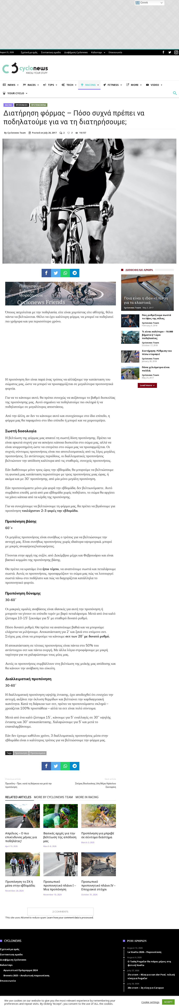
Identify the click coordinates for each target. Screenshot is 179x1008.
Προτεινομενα (38, 105)
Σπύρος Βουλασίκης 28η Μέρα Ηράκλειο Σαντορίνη (95, 783)
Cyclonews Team (16, 132)
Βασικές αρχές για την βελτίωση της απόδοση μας (59, 837)
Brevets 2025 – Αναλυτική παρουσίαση (26, 975)
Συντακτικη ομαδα (51, 52)
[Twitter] (170, 52)
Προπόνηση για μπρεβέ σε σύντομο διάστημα (97, 835)
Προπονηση (22, 105)
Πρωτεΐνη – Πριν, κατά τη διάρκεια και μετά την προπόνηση (28, 783)
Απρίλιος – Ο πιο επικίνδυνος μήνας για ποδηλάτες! (21, 837)
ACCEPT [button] (168, 1001)
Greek (144, 2)
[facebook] (46, 273)
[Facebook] (163, 52)
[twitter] (55, 273)
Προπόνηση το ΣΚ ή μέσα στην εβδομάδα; (20, 883)
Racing (8, 105)
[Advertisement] (60, 352)
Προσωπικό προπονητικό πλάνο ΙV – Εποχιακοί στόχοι (98, 885)
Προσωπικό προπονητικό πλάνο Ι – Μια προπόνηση (59, 885)
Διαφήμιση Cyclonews (76, 52)
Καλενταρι (96, 52)
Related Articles (18, 797)
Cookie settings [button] (150, 1002)
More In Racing (87, 797)
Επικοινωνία (115, 52)
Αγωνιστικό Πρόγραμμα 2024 (20, 970)
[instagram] (176, 52)
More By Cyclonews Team (53, 797)
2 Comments (60, 911)
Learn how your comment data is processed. (70, 917)
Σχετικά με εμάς (29, 52)
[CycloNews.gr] (25, 60)
